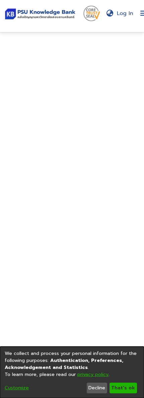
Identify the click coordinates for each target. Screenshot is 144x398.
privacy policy (93, 374)
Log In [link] (125, 13)
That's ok (123, 387)
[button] (41, 13)
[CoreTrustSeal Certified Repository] (91, 13)
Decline (96, 387)
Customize (17, 387)
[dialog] (72, 372)
